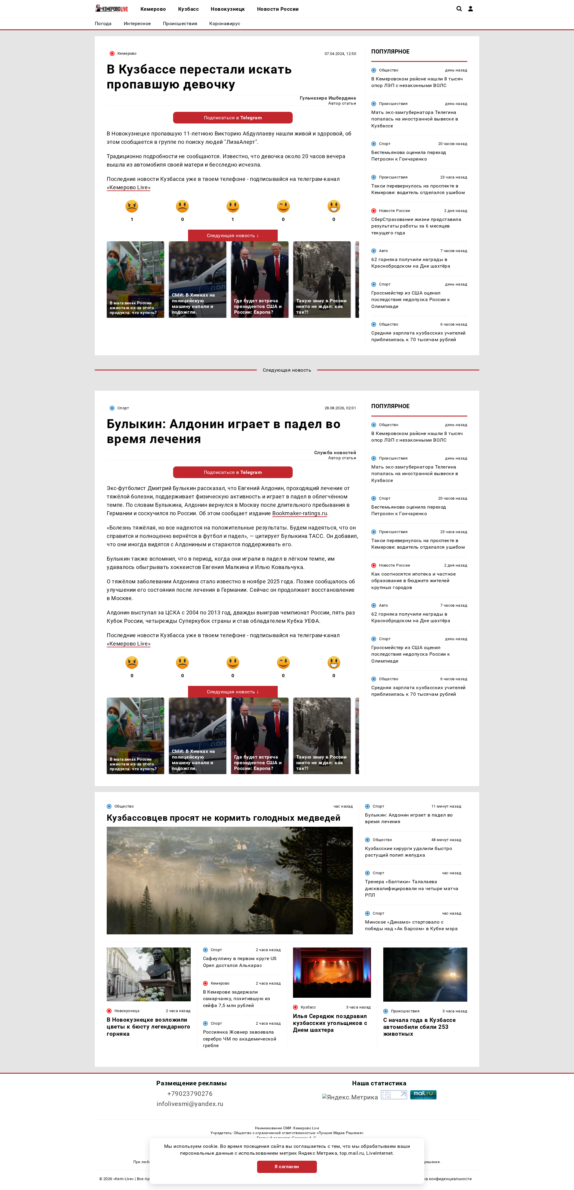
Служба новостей (335, 452)
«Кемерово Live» (128, 187)
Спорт (384, 143)
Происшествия (393, 103)
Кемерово (126, 53)
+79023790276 (190, 1093)
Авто (383, 250)
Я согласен (287, 1166)
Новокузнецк (127, 1011)
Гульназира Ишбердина (328, 98)
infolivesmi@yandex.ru (190, 1103)
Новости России (394, 210)
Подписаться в (233, 117)
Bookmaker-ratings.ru (299, 513)
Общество (388, 70)
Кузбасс (308, 1007)
